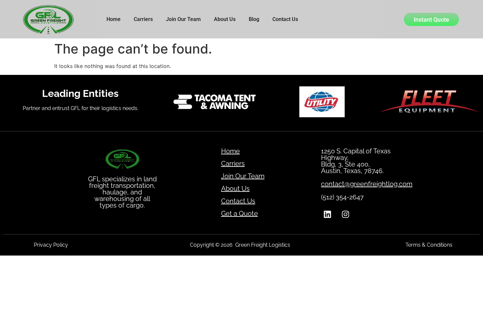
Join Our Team (183, 19)
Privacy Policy (51, 245)
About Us (225, 19)
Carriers (143, 19)
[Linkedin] (327, 214)
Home (113, 19)
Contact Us (285, 19)
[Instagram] (345, 214)
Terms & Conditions (428, 245)
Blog (254, 19)
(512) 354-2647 (342, 197)
